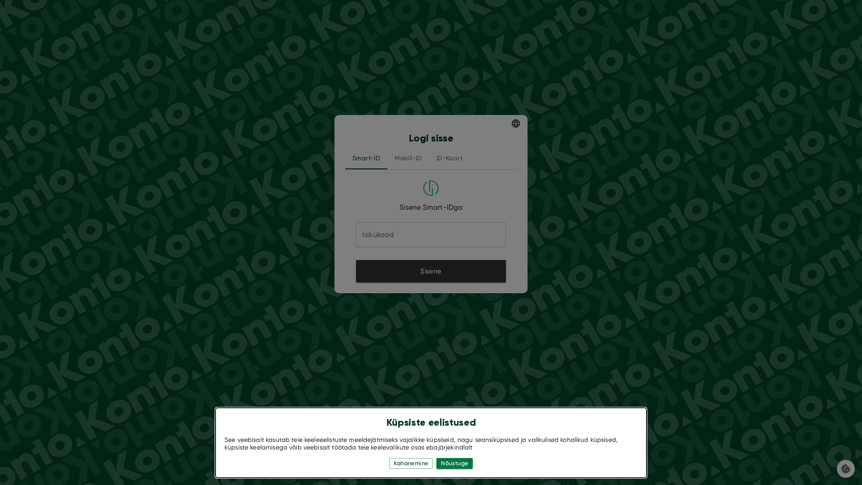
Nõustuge (454, 463)
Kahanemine (411, 463)
